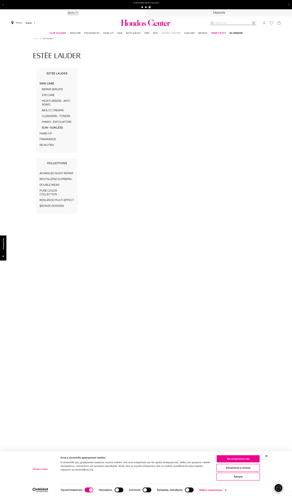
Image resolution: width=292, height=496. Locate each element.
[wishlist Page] (271, 23)
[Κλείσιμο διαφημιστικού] (267, 456)
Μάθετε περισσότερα (210, 490)
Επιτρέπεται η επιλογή (238, 467)
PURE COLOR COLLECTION (48, 192)
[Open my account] (264, 22)
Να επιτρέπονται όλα (238, 459)
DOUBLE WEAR (49, 184)
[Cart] (279, 23)
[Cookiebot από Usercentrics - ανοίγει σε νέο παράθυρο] (40, 490)
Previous (4, 4)
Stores (19, 22)
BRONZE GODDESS (52, 205)
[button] (212, 22)
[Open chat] (278, 488)
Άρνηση (238, 476)
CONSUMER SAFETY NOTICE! (146, 3)
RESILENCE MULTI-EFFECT (57, 200)
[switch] (119, 489)
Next (287, 4)
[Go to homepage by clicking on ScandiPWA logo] (146, 22)
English (29, 23)
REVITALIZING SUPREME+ (56, 179)
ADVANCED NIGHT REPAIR (56, 173)
